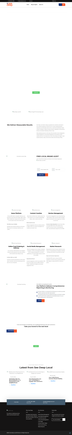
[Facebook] (59, 1)
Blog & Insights (34, 4)
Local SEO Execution (42, 418)
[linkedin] (62, 1)
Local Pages (40, 421)
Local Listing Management (43, 419)
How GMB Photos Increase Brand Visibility (55, 378)
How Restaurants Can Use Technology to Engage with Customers (35, 380)
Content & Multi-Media (42, 423)
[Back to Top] (70, 433)
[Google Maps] (64, 1)
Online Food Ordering (42, 424)
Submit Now (41, 174)
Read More (13, 384)
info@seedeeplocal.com (49, 401)
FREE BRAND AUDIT (11, 330)
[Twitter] (57, 1)
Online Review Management (43, 414)
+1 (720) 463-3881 (31, 401)
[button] (36, 92)
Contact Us (40, 300)
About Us (41, 4)
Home (28, 4)
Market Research (41, 426)
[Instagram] (61, 1)
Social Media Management (43, 416)
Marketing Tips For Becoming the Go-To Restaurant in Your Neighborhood (15, 380)
